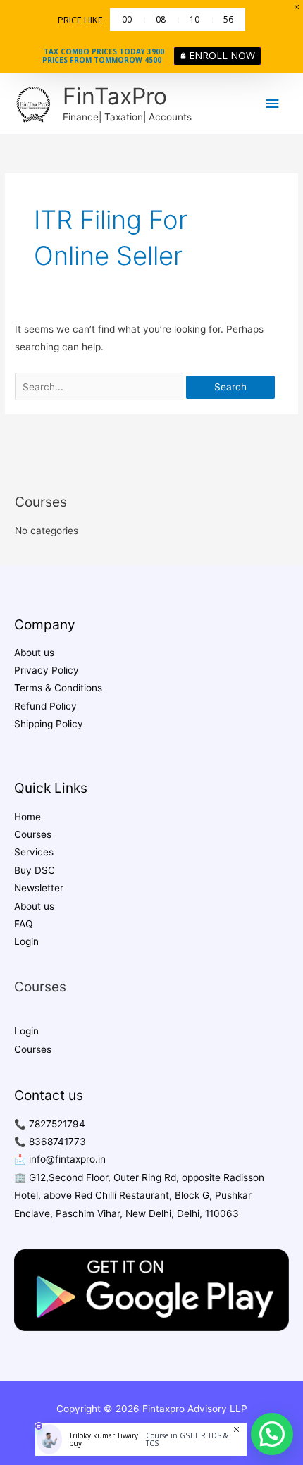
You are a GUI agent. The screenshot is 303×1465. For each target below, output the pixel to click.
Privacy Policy (46, 670)
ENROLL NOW (222, 55)
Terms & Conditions (58, 687)
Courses (32, 834)
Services (34, 852)
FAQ (23, 923)
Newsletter (38, 888)
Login (26, 941)
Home (27, 816)
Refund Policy (45, 706)
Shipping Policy (48, 723)
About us (34, 652)
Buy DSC (34, 870)
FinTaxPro (115, 96)
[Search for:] (100, 386)
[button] (272, 1434)
